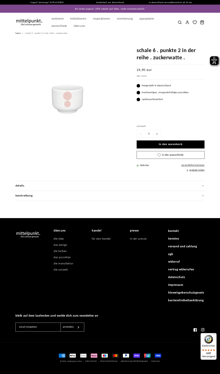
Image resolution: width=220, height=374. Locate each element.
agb (170, 254)
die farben (60, 251)
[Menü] (214, 335)
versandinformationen (193, 165)
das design (60, 245)
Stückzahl (141, 126)
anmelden (68, 327)
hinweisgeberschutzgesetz (186, 292)
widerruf (174, 261)
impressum (175, 285)
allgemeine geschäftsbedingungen (134, 361)
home (18, 33)
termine (173, 238)
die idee (59, 238)
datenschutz (176, 277)
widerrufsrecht (91, 361)
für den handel (101, 238)
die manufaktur (63, 263)
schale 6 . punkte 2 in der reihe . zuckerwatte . (47, 33)
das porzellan (62, 257)
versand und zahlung (182, 246)
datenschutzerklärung (108, 361)
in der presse (138, 238)
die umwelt (61, 269)
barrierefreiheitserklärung (186, 300)
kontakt (173, 231)
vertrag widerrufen (181, 269)
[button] (59, 18)
